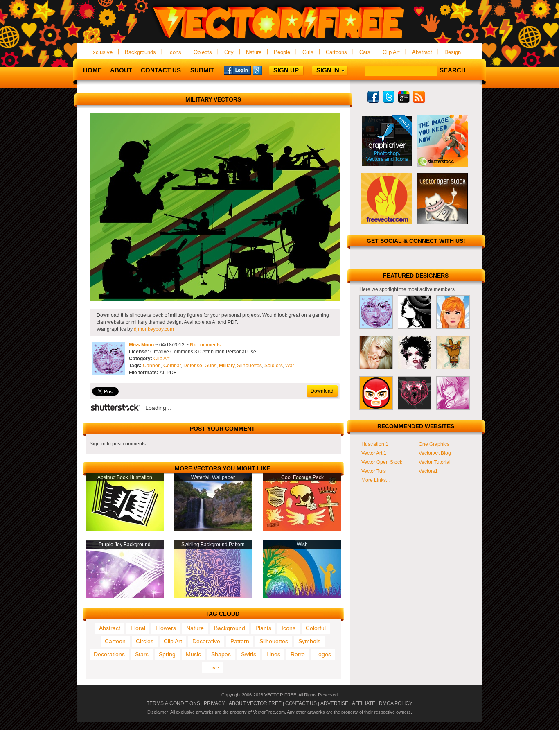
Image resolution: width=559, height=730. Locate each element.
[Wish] (302, 596)
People (282, 52)
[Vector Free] (279, 39)
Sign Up (286, 70)
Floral (138, 628)
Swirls (248, 654)
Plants (263, 628)
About (121, 70)
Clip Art (391, 52)
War (289, 365)
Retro (298, 654)
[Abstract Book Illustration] (125, 529)
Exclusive (101, 52)
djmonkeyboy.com (154, 329)
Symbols (309, 641)
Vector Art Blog (435, 453)
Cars (364, 52)
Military (226, 365)
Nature (253, 52)
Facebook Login (237, 69)
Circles (144, 641)
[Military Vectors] (215, 299)
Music (193, 654)
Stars (142, 654)
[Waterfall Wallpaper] (213, 529)
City (229, 52)
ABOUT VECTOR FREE (255, 703)
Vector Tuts (373, 471)
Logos (323, 654)
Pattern (239, 641)
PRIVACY (214, 703)
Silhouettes (249, 365)
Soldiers (273, 365)
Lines (273, 654)
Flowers (166, 628)
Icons (174, 52)
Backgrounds (140, 52)
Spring (167, 654)
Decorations (109, 654)
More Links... (375, 480)
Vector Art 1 (373, 453)
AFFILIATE (363, 703)
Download (322, 391)
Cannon (152, 365)
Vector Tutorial (435, 462)
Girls (307, 52)
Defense (192, 365)
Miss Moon (141, 345)
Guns (210, 365)
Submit (202, 70)
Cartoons (336, 52)
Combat (172, 365)
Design (452, 52)
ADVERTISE (334, 703)
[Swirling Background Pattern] (213, 596)
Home (92, 70)
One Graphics (434, 444)
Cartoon (115, 641)
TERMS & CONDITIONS (173, 703)
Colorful (316, 628)
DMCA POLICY (395, 703)
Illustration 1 (374, 444)
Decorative (206, 641)
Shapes (221, 654)
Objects (203, 52)
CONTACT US (301, 703)
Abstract (422, 52)
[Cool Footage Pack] (302, 529)
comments (205, 345)
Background (229, 628)
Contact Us (161, 70)
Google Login (266, 69)
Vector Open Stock (381, 462)
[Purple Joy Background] (125, 596)
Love (212, 667)
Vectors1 (428, 471)
